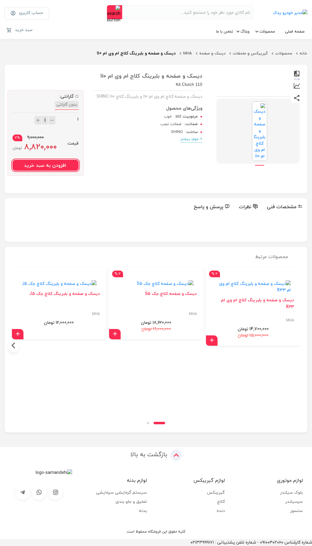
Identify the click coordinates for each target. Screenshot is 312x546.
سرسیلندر (294, 501)
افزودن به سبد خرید (45, 165)
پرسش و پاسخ (208, 206)
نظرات (245, 206)
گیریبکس (216, 492)
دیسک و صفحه (212, 53)
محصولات (267, 31)
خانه (303, 53)
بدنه (143, 510)
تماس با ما (224, 31)
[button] (159, 423)
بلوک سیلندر (291, 492)
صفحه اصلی (294, 31)
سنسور (296, 510)
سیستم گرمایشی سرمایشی (121, 492)
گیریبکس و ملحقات (250, 53)
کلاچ (221, 501)
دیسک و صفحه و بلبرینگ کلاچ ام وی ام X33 (257, 303)
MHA (187, 53)
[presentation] (298, 346)
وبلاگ (245, 31)
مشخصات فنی (281, 206)
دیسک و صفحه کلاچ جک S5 (171, 293)
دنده (221, 510)
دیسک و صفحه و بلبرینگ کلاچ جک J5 (64, 293)
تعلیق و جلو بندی (131, 501)
